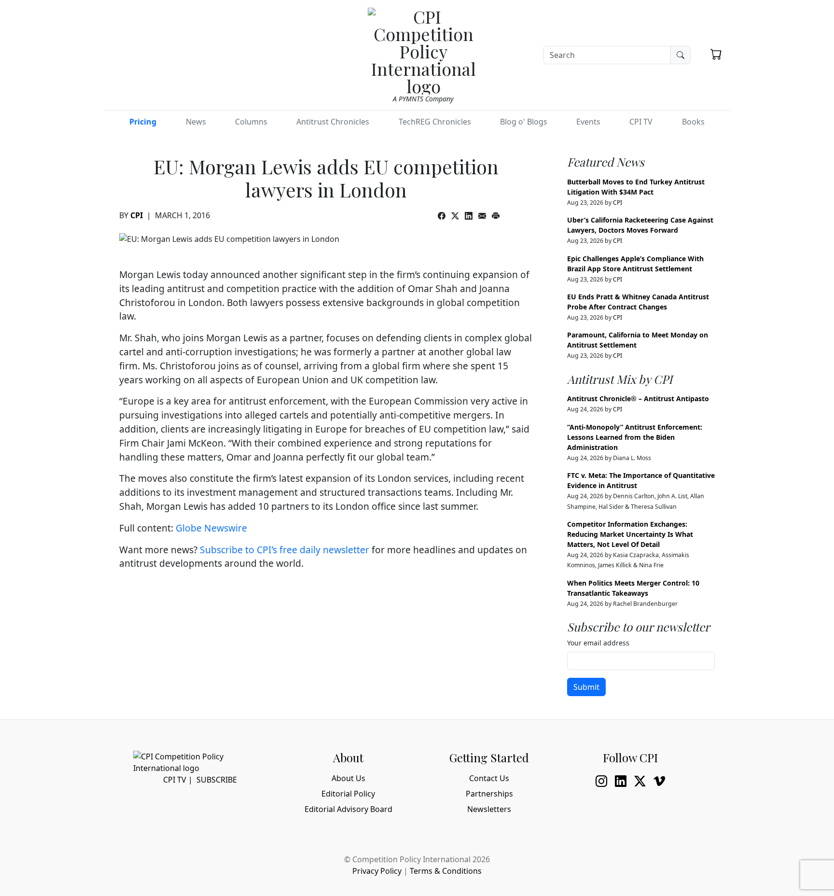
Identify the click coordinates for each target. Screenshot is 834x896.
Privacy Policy (377, 871)
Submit (586, 687)
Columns (251, 121)
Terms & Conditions (446, 871)
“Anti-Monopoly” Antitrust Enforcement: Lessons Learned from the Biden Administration (634, 437)
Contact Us (489, 778)
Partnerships (489, 793)
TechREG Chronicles (435, 121)
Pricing (142, 121)
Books (693, 121)
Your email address (598, 642)
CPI (136, 215)
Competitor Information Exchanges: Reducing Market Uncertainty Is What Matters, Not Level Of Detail (630, 534)
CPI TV (641, 121)
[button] (716, 54)
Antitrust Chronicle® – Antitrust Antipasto (638, 398)
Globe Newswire (211, 527)
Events (588, 121)
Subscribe (216, 779)
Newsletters (489, 809)
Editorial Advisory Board (348, 809)
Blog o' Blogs (523, 121)
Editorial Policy (348, 793)
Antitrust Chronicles (332, 121)
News (196, 121)
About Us (348, 778)
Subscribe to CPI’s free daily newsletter (284, 549)
